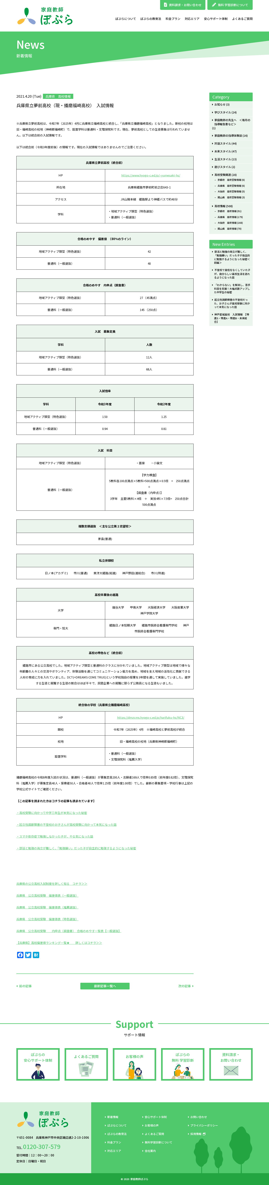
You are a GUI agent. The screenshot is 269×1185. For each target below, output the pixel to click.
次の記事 (184, 986)
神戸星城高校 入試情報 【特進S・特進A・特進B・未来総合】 (231, 318)
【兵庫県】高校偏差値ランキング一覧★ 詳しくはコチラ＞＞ (59, 943)
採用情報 (195, 1134)
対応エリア (192, 19)
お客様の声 (134, 1056)
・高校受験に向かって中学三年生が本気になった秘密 (51, 813)
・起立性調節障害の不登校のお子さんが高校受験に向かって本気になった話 (66, 824)
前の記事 (25, 986)
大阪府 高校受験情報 (229, 191)
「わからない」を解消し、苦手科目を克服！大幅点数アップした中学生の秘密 (232, 288)
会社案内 (150, 1151)
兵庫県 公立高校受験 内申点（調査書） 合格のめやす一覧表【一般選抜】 (68, 931)
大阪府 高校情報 (227, 222)
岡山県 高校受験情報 (229, 197)
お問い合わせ (198, 1117)
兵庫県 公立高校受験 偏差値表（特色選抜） (47, 919)
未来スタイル (222, 151)
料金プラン (173, 19)
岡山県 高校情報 (227, 228)
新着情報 (112, 1117)
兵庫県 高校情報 (227, 217)
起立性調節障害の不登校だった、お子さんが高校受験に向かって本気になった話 (232, 303)
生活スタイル (222, 159)
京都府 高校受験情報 (229, 179)
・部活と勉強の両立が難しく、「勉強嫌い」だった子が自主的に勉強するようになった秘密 (76, 848)
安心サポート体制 (216, 19)
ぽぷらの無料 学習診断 (183, 1057)
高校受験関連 (222, 175)
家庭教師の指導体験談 (228, 135)
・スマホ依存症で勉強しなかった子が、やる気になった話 (54, 836)
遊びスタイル (222, 167)
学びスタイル (222, 112)
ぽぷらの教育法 (150, 19)
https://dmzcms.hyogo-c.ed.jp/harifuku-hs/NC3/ (150, 717)
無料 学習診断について (233, 5)
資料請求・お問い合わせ (185, 5)
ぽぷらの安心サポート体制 (38, 1057)
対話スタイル (222, 143)
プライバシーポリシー (204, 1125)
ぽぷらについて (125, 19)
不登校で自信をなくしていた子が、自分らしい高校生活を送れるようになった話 (232, 273)
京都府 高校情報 (227, 211)
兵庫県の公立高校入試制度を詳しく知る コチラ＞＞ (51, 884)
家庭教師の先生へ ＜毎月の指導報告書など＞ (232, 122)
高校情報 (219, 206)
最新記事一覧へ (105, 986)
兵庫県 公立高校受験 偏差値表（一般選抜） (47, 895)
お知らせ (219, 104)
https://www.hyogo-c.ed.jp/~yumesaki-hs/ (150, 175)
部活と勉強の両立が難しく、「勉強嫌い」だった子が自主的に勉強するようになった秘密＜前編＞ (232, 257)
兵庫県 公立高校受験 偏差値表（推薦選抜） (47, 907)
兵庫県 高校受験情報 (229, 185)
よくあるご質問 (242, 19)
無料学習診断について (158, 1142)
